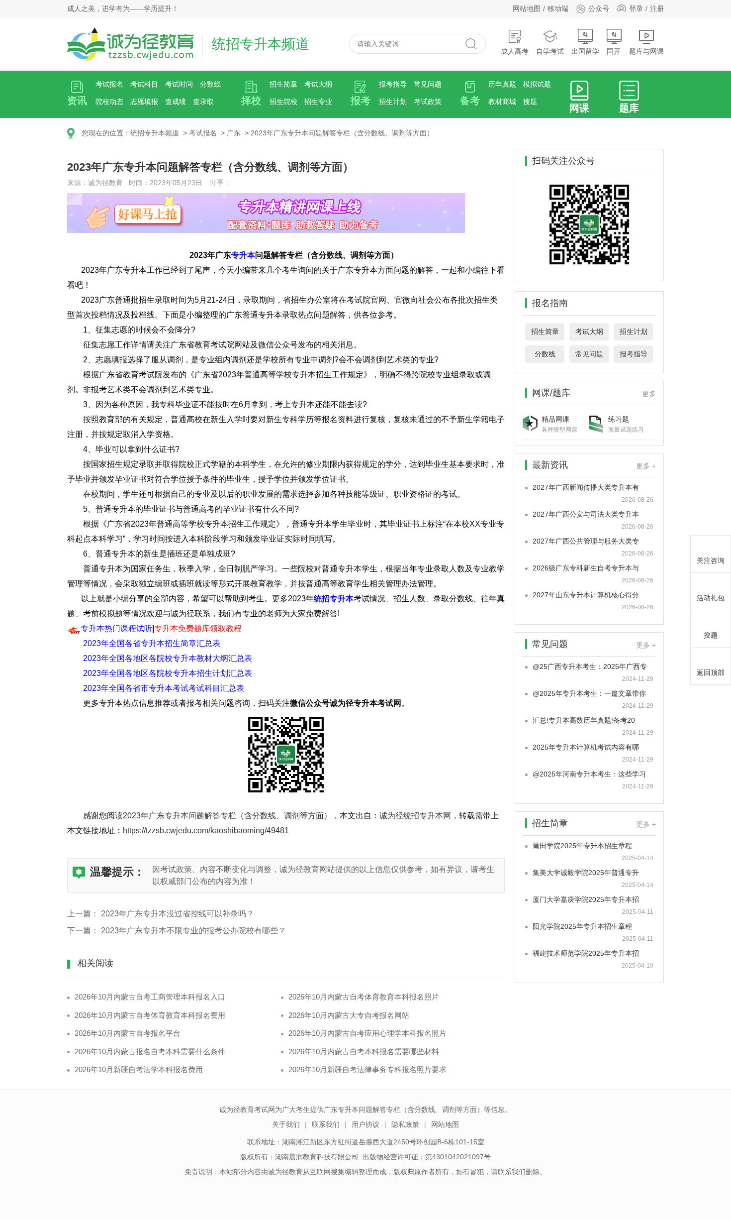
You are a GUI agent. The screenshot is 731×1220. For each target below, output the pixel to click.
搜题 (530, 102)
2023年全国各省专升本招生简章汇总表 (151, 643)
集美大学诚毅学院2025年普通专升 (586, 873)
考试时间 (179, 84)
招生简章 (283, 84)
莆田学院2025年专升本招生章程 (582, 846)
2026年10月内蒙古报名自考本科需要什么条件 (150, 1051)
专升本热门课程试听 (116, 628)
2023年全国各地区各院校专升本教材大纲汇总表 (167, 658)
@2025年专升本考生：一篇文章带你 (589, 693)
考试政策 (428, 102)
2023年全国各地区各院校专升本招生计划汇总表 (167, 673)
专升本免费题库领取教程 (198, 628)
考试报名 (109, 84)
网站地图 (527, 8)
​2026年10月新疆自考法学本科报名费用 (139, 1069)
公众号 (598, 8)
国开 (614, 51)
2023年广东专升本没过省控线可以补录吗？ (177, 913)
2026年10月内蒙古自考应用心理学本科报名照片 (367, 1033)
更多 (649, 394)
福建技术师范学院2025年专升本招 (586, 953)
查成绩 (175, 102)
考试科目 (144, 84)
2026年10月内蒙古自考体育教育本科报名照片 (363, 997)
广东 (234, 133)
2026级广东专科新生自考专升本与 (586, 568)
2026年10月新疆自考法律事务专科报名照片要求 (367, 1069)
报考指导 (393, 84)
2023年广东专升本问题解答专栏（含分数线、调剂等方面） (342, 133)
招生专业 (318, 102)
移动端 (558, 8)
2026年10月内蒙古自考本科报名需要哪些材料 (363, 1051)
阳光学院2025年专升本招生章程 (582, 926)
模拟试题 (537, 84)
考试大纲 (318, 84)
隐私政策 (405, 1124)
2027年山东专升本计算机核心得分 (586, 595)
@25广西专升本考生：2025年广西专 (590, 666)
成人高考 (515, 51)
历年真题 (502, 84)
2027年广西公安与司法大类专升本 (586, 514)
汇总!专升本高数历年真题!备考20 (584, 720)
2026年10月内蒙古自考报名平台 (128, 1033)
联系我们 (326, 1124)
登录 (636, 8)
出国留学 (585, 51)
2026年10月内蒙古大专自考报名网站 (348, 1015)
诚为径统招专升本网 (415, 815)
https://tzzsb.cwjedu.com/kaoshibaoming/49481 (206, 830)
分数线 (210, 84)
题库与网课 (646, 51)
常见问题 (428, 84)
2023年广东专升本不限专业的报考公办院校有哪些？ (193, 930)
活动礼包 (711, 598)
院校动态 (109, 102)
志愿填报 (144, 102)
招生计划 (393, 102)
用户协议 (365, 1124)
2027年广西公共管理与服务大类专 (586, 541)
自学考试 (550, 51)
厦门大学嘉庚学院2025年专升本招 (586, 899)
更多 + (646, 466)
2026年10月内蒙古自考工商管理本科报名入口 (150, 997)
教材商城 (502, 102)
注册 (657, 8)
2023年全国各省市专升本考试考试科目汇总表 (163, 688)
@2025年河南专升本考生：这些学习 (589, 774)
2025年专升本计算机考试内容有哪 (586, 747)
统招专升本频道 (154, 133)
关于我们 (286, 1124)
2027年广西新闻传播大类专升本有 (586, 487)
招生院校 (283, 102)
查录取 (203, 102)
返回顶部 (711, 672)
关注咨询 (711, 560)
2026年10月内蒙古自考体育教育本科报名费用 (150, 1015)
